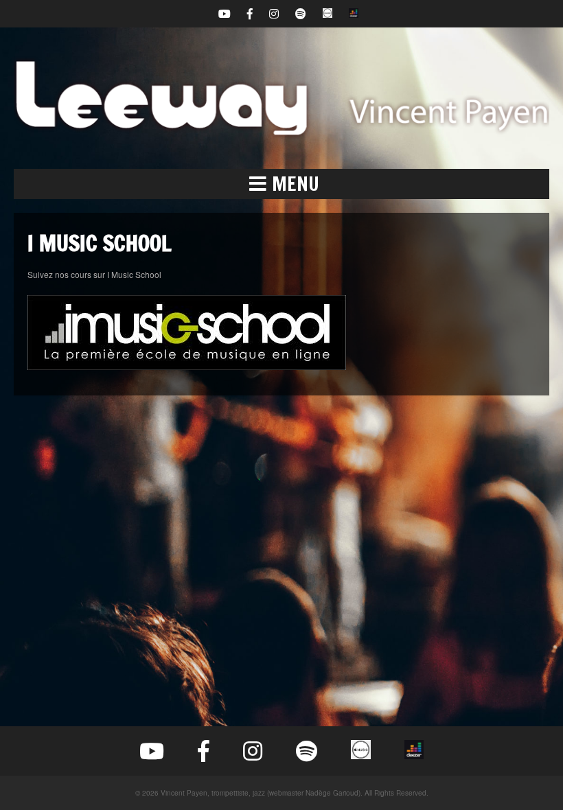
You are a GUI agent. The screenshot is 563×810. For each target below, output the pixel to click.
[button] (281, 184)
